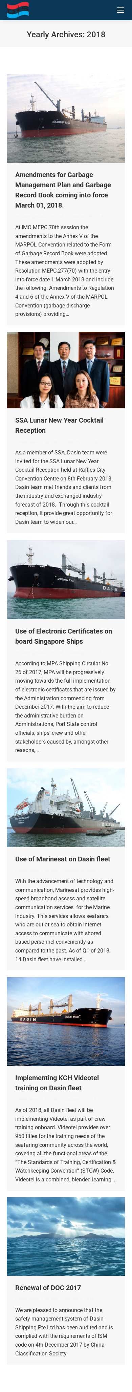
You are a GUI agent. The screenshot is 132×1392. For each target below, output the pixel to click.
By (57, 216)
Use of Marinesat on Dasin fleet (62, 859)
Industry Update (30, 216)
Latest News (27, 441)
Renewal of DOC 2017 (48, 1288)
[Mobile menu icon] (120, 10)
